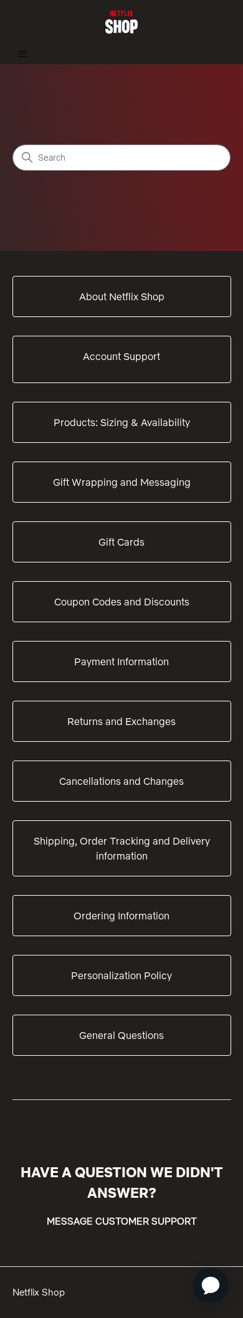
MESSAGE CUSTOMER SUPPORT (122, 1221)
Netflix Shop (38, 1292)
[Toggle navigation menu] (22, 54)
